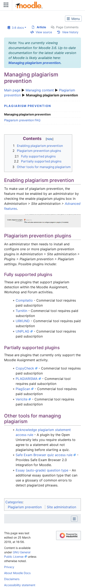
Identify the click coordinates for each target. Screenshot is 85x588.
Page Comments (67, 27)
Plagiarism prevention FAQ (22, 120)
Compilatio (24, 300)
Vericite (21, 399)
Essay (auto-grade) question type (42, 470)
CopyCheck (25, 368)
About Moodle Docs (17, 573)
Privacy (9, 567)
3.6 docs (17, 27)
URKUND (23, 321)
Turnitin (21, 311)
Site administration (61, 507)
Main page (12, 90)
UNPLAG (22, 331)
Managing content (40, 90)
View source (44, 32)
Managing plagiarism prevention (34, 63)
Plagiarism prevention (27, 106)
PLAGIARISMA (27, 379)
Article (41, 27)
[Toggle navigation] (5, 6)
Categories (13, 502)
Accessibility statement (19, 585)
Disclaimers (11, 579)
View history (70, 32)
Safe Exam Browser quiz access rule (44, 455)
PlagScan (23, 389)
